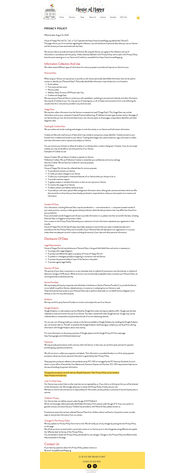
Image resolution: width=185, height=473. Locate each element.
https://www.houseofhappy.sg (99, 40)
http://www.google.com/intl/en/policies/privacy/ (62, 335)
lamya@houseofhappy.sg (61, 450)
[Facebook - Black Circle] (89, 466)
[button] (72, 17)
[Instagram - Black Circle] (95, 466)
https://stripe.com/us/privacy (55, 375)
